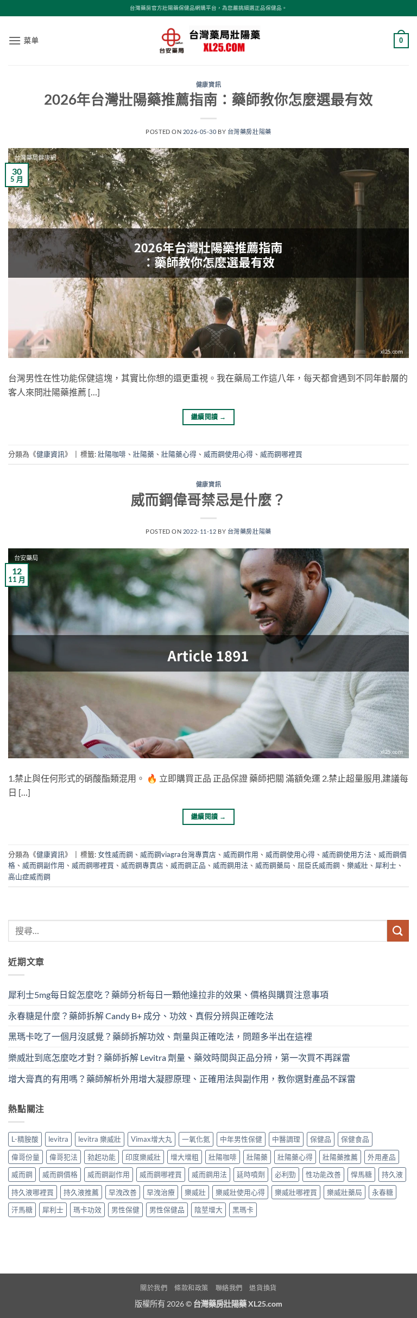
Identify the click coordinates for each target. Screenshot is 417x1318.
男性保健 (125, 1209)
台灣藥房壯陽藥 (249, 131)
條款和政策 (191, 1288)
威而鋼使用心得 (228, 454)
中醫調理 (286, 1139)
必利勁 (285, 1174)
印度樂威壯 (143, 1157)
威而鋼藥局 (272, 865)
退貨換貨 (262, 1288)
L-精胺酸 (25, 1139)
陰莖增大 (208, 1209)
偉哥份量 (25, 1157)
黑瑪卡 (243, 1209)
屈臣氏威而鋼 (319, 865)
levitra (58, 1139)
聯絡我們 (229, 1288)
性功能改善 (323, 1174)
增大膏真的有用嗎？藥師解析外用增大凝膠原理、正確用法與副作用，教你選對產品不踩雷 (182, 1078)
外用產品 (382, 1157)
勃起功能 (101, 1157)
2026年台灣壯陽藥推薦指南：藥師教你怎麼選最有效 (208, 99)
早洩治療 (161, 1192)
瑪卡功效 (87, 1209)
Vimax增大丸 (151, 1139)
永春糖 (382, 1192)
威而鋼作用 (240, 854)
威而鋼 (22, 1174)
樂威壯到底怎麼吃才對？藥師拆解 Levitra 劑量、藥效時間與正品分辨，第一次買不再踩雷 (179, 1057)
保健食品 (355, 1139)
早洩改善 (123, 1192)
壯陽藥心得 (179, 454)
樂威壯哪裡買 (296, 1192)
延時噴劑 (251, 1174)
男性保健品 (167, 1209)
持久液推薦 (81, 1192)
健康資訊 (208, 84)
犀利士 (385, 865)
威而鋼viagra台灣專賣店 (178, 854)
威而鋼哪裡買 (281, 454)
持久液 (392, 1174)
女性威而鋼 (115, 854)
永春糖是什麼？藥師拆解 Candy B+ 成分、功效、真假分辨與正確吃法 (141, 1015)
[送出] (398, 930)
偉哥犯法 (63, 1157)
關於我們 (153, 1288)
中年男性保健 (241, 1139)
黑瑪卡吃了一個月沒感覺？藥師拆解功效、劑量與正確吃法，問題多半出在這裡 (160, 1036)
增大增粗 (184, 1157)
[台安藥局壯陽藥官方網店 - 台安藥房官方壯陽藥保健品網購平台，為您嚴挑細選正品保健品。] (208, 40)
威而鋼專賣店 (142, 865)
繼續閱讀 (208, 417)
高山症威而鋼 (29, 876)
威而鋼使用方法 (346, 854)
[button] (23, 40)
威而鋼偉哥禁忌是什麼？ (208, 499)
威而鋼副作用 (43, 865)
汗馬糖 (22, 1209)
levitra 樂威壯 (99, 1139)
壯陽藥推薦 (340, 1157)
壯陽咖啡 (112, 454)
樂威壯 (357, 865)
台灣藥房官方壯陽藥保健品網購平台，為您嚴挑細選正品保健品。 (208, 8)
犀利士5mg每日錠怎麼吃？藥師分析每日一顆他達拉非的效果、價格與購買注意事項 (168, 994)
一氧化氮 (196, 1139)
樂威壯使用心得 (240, 1192)
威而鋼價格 (60, 1174)
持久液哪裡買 (32, 1192)
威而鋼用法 (230, 865)
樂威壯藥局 (344, 1192)
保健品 (320, 1139)
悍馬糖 (361, 1174)
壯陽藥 (143, 454)
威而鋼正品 (188, 865)
